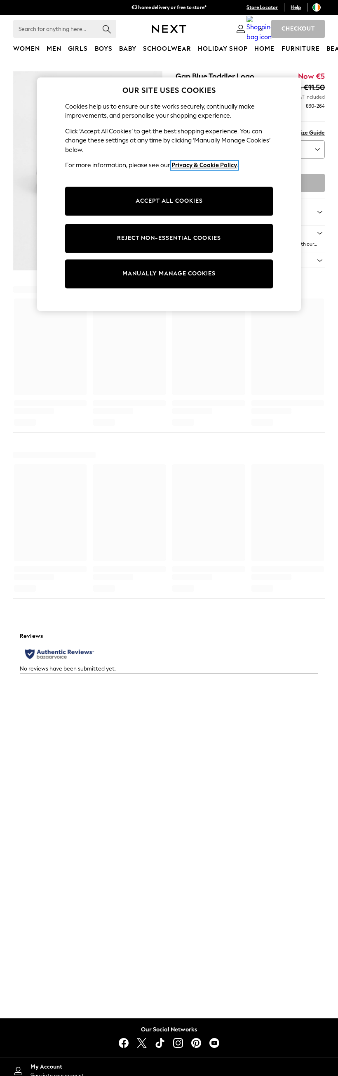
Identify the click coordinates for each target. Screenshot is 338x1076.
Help (296, 7)
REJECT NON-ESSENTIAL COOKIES (169, 238)
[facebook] (124, 1043)
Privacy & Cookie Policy (204, 165)
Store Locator (262, 7)
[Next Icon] (169, 29)
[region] (169, 194)
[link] (241, 29)
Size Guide (311, 132)
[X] (142, 1043)
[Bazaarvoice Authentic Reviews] (59, 654)
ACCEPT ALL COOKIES (169, 200)
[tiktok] (160, 1043)
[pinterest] (196, 1043)
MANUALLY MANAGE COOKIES (169, 273)
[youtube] (214, 1043)
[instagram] (178, 1043)
